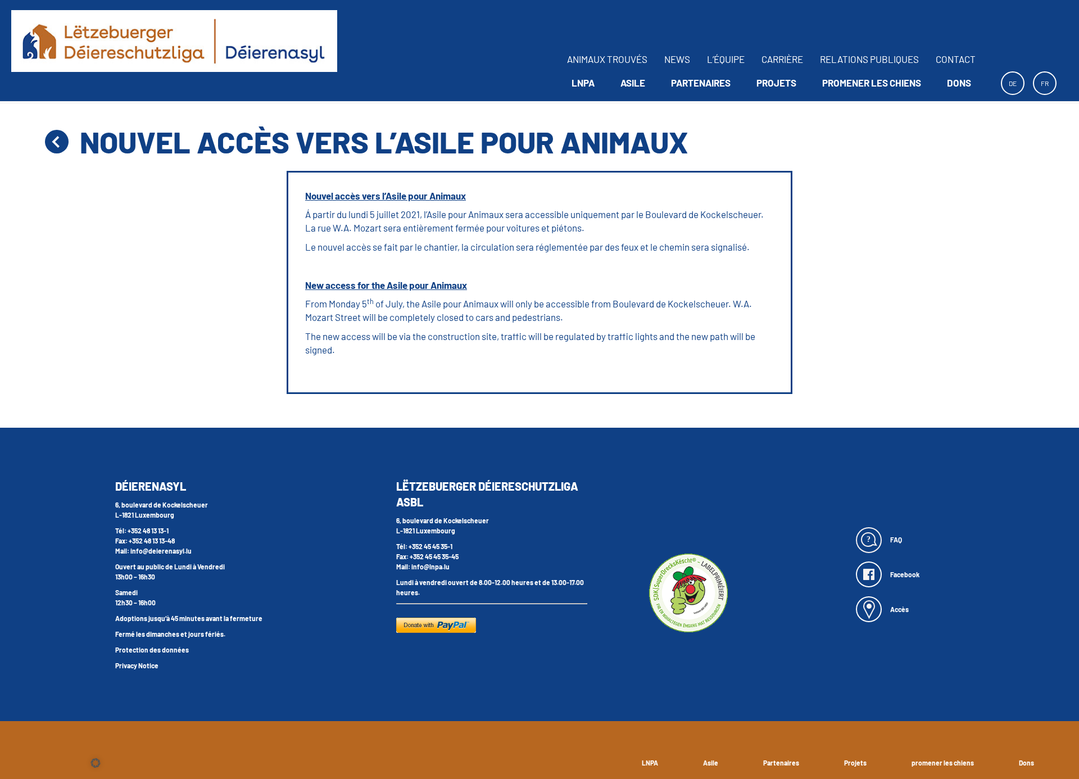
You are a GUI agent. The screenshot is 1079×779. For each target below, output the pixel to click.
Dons (959, 82)
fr (1045, 83)
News (677, 59)
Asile (632, 82)
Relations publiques (869, 59)
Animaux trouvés (607, 59)
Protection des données (152, 650)
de (1013, 83)
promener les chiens (871, 82)
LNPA (583, 82)
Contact (956, 59)
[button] (95, 763)
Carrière (782, 59)
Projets (776, 82)
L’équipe (726, 59)
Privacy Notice (136, 665)
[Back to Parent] (57, 141)
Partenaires (701, 82)
